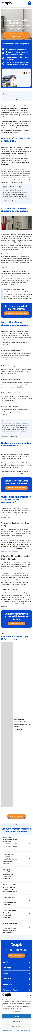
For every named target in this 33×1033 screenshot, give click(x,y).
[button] (30, 995)
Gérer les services (16, 1011)
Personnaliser (16, 1026)
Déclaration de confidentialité (22, 1030)
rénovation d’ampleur (11, 551)
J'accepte (16, 1016)
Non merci (16, 1021)
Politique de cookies (7, 1030)
